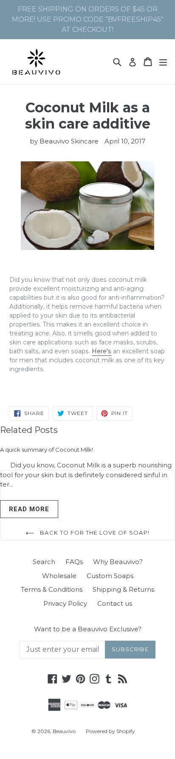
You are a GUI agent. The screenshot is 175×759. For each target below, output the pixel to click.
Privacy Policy (65, 603)
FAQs (74, 562)
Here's (101, 351)
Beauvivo (64, 731)
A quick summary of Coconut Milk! (46, 449)
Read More (29, 509)
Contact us (114, 603)
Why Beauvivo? (118, 562)
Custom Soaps (110, 576)
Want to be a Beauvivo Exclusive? (87, 629)
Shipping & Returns (123, 589)
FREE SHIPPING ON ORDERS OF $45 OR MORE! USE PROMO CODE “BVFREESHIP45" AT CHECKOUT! (88, 19)
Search (44, 562)
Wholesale (59, 576)
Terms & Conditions (51, 589)
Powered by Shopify (110, 731)
